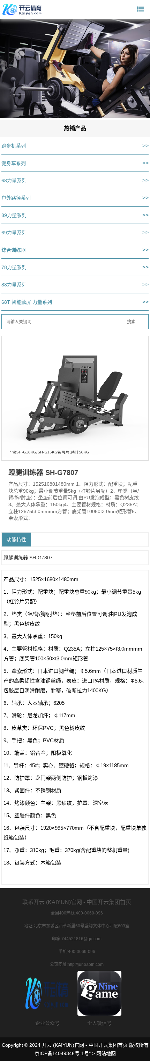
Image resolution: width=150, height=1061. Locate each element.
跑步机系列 (13, 146)
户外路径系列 (16, 198)
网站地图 (106, 1053)
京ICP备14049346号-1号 (62, 1053)
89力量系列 (14, 215)
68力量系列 (14, 180)
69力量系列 (14, 232)
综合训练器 (13, 250)
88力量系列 (14, 284)
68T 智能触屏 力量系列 (26, 302)
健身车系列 (13, 163)
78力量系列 (14, 267)
